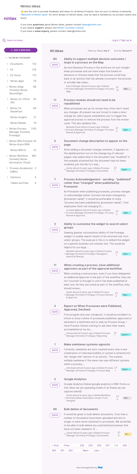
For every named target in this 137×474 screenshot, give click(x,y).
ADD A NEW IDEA (22, 50)
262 (70, 450)
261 (62, 450)
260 (54, 450)
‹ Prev (66, 445)
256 (99, 445)
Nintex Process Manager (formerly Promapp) (87, 87)
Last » (97, 450)
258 (116, 445)
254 (82, 445)
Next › (86, 450)
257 (107, 445)
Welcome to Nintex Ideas (34, 14)
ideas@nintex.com (91, 24)
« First (55, 445)
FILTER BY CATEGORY (19, 58)
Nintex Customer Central (70, 27)
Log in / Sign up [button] (121, 40)
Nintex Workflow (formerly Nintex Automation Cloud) (88, 396)
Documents (102, 171)
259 (124, 445)
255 (90, 445)
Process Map (103, 370)
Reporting (102, 336)
